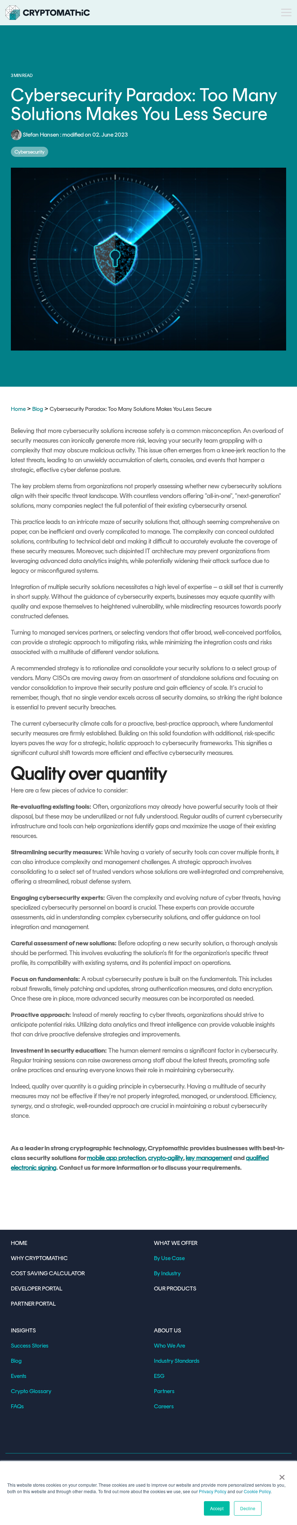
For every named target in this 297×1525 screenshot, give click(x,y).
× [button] (282, 1475)
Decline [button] (247, 1508)
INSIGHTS (23, 1330)
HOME (19, 1243)
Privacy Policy (212, 1491)
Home (18, 408)
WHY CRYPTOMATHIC (39, 1258)
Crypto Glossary (31, 1391)
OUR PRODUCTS (175, 1288)
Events (18, 1375)
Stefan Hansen (41, 134)
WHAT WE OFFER (175, 1243)
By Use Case (169, 1258)
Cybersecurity (29, 152)
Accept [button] (216, 1508)
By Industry (167, 1273)
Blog (37, 408)
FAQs (17, 1406)
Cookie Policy (257, 1491)
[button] (286, 12)
